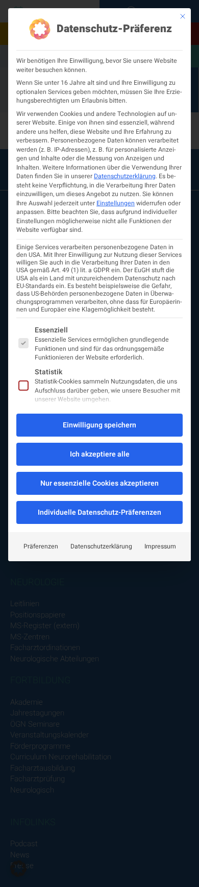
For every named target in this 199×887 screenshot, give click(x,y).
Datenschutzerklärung (125, 176)
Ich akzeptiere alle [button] (100, 454)
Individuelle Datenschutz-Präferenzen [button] (99, 512)
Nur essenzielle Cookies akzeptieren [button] (99, 483)
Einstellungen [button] (115, 203)
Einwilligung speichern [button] (99, 425)
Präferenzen (40, 546)
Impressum (160, 546)
